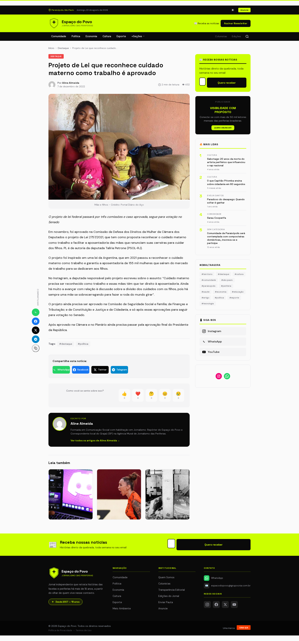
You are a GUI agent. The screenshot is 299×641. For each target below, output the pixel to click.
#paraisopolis (208, 286)
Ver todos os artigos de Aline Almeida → (95, 440)
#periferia (226, 286)
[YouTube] (234, 604)
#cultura (239, 274)
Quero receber (227, 82)
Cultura (107, 36)
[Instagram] (207, 604)
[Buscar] (247, 36)
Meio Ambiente (122, 608)
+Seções (137, 36)
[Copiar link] (35, 348)
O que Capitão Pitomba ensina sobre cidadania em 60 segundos (226, 182)
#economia (220, 291)
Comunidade (58, 36)
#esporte (234, 297)
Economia (91, 36)
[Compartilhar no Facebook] (35, 321)
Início (51, 48)
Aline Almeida (70, 82)
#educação (237, 291)
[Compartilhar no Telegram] (35, 339)
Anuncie (244, 10)
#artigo (205, 297)
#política (83, 343)
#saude (205, 291)
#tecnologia (208, 303)
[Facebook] (216, 604)
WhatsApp (217, 578)
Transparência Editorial (171, 589)
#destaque (65, 343)
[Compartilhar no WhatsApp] (35, 312)
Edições (236, 36)
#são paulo (227, 280)
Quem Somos (166, 577)
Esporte (121, 36)
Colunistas (221, 36)
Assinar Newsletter (235, 23)
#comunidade (209, 280)
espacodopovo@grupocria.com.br (228, 585)
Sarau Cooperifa (216, 217)
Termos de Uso (84, 630)
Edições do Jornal (168, 596)
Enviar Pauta (165, 602)
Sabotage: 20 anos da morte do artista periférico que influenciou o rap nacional (226, 162)
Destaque (63, 48)
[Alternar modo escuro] (232, 10)
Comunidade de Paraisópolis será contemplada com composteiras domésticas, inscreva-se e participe (226, 238)
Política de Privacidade (60, 630)
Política (76, 36)
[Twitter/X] (225, 604)
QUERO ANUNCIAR (223, 127)
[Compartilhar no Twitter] (35, 330)
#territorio (207, 274)
